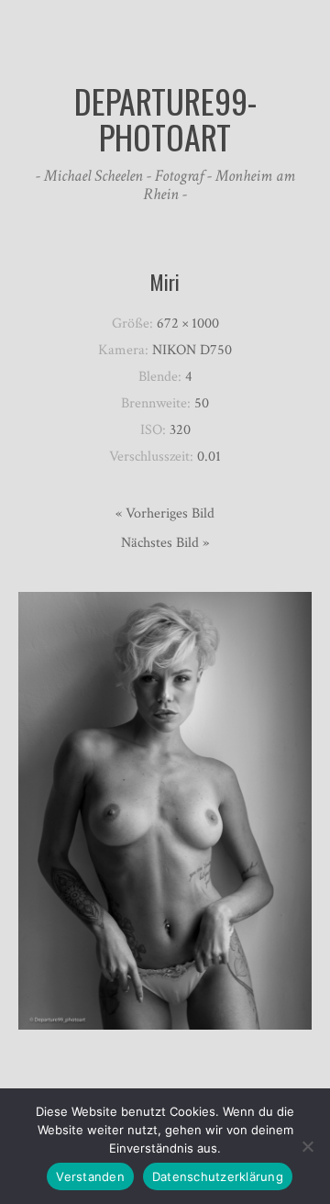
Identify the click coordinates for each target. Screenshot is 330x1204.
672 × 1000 (188, 323)
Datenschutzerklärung (217, 1176)
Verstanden (90, 1176)
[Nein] (307, 1146)
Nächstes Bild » (165, 542)
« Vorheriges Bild (165, 513)
